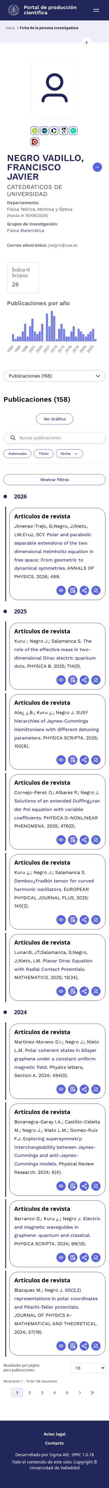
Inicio (10, 28)
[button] (87, 43)
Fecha (66, 454)
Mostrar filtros (54, 479)
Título (44, 454)
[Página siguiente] (79, 1392)
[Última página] (92, 1392)
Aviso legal (55, 1434)
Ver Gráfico (55, 419)
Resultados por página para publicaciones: (21, 1368)
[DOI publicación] (72, 590)
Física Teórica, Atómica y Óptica (39, 209)
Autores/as (17, 454)
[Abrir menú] (96, 10)
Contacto (54, 1443)
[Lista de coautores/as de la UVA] (96, 590)
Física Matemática (25, 230)
